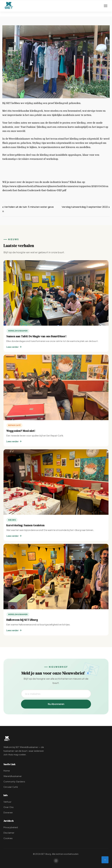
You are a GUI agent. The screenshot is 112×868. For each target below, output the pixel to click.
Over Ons (9, 807)
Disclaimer (9, 832)
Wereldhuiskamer (13, 776)
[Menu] (105, 6)
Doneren (8, 812)
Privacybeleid (11, 827)
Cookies (8, 838)
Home (7, 770)
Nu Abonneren (56, 703)
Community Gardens (14, 781)
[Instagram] (56, 860)
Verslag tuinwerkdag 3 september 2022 (85, 207)
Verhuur (7, 801)
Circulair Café (11, 786)
